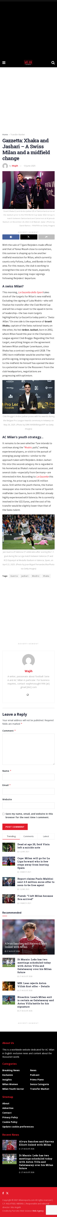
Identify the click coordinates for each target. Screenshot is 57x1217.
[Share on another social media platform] (46, 237)
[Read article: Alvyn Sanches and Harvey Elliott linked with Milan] (28, 938)
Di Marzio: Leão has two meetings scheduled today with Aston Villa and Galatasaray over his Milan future (34, 966)
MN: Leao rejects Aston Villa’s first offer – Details (33, 984)
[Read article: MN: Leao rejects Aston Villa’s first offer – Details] (8, 986)
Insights (7, 1079)
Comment (9, 730)
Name (6, 770)
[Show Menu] (3, 62)
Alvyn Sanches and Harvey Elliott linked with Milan (26, 945)
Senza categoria (39, 1084)
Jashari (24, 576)
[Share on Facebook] (10, 237)
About (5, 1103)
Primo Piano (37, 1079)
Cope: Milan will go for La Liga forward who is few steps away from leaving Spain (33, 863)
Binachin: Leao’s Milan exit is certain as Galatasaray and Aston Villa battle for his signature (35, 1001)
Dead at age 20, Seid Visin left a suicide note (33, 846)
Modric (28, 447)
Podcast (34, 1074)
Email (6, 785)
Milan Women (10, 1084)
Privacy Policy (10, 1117)
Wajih (15, 165)
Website (7, 799)
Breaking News (11, 1070)
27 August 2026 (13, 951)
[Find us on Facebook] (3, 1193)
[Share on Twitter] (28, 237)
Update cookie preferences (18, 1126)
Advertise (7, 1108)
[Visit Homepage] (28, 62)
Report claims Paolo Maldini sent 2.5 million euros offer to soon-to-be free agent (35, 882)
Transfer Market (17, 134)
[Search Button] (53, 62)
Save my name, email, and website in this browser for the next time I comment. (29, 815)
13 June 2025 (29, 165)
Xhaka (46, 576)
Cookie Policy (9, 1121)
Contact (7, 1112)
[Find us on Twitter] (7, 1193)
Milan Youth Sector (13, 1088)
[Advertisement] (28, 29)
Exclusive (7, 1074)
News (33, 1070)
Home (5, 134)
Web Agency (38, 1210)
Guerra (14, 576)
